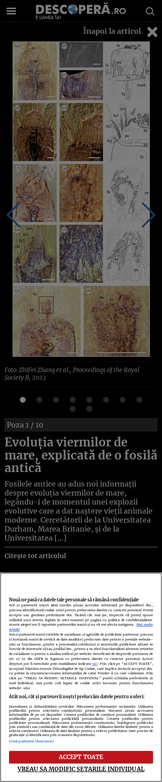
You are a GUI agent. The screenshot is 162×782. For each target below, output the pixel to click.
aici (95, 664)
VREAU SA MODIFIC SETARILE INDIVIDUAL (81, 769)
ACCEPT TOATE (81, 756)
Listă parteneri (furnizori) (31, 741)
